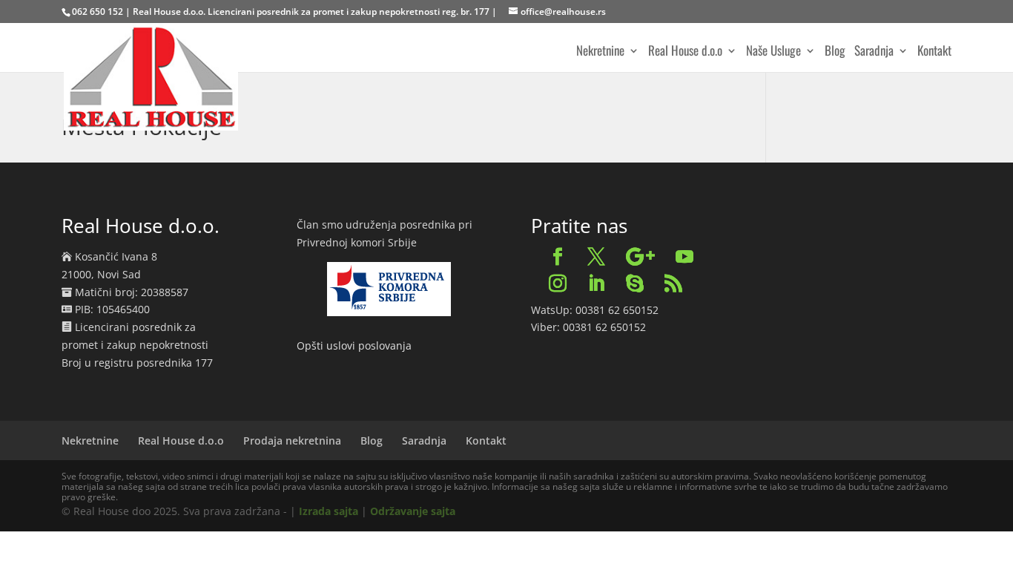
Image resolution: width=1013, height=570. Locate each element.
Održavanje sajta (412, 511)
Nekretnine (600, 52)
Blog (835, 52)
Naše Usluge (773, 52)
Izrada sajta (328, 511)
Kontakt (934, 52)
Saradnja (874, 52)
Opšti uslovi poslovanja (354, 345)
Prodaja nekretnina (292, 440)
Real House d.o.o (685, 52)
